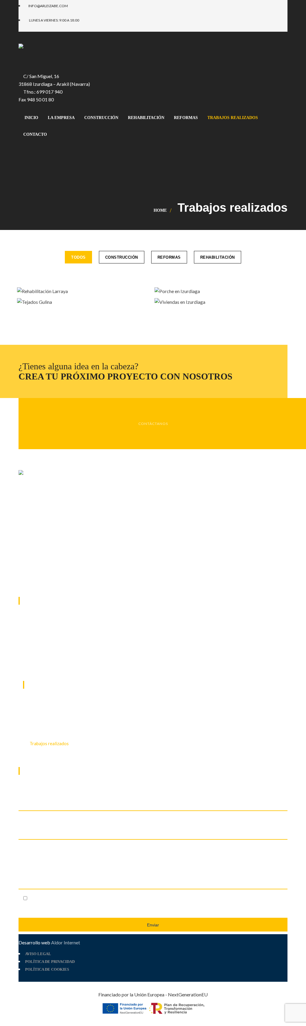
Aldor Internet (65, 942)
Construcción (121, 257)
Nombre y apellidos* (40, 790)
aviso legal (82, 897)
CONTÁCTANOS (153, 423)
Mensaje (27, 848)
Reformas (169, 257)
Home (160, 210)
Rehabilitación (217, 257)
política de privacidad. (125, 897)
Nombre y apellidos (39, 819)
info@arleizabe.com (54, 664)
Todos (78, 257)
